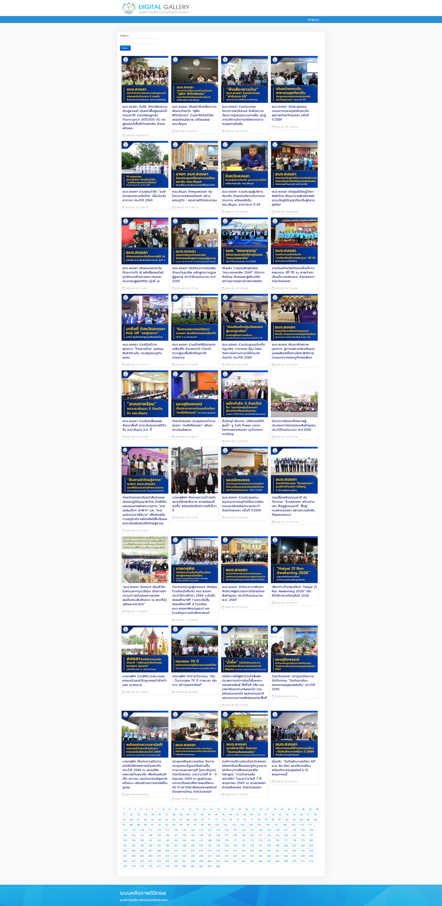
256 (176, 861)
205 (133, 851)
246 (286, 856)
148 (235, 835)
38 (173, 814)
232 (167, 856)
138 (150, 835)
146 (218, 835)
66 (173, 820)
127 (252, 830)
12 (190, 809)
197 (260, 845)
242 (252, 856)
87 (124, 825)
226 (311, 851)
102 (234, 825)
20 (246, 809)
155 (294, 835)
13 (197, 809)
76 (244, 820)
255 (167, 861)
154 (286, 835)
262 (226, 861)
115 (150, 830)
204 (125, 851)
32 (131, 814)
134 (311, 830)
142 (184, 835)
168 (210, 840)
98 (202, 825)
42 (202, 814)
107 (276, 825)
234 (184, 856)
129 (269, 830)
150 (252, 835)
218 (243, 851)
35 (152, 814)
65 (166, 820)
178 (294, 840)
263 (235, 861)
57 (308, 814)
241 (243, 856)
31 (124, 814)
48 (244, 814)
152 (269, 835)
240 (235, 856)
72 (216, 820)
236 (201, 856)
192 (218, 845)
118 (176, 830)
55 (294, 814)
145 (210, 835)
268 (277, 861)
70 (202, 820)
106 (268, 825)
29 (310, 809)
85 (308, 820)
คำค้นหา (124, 36)
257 (184, 861)
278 (167, 866)
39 (181, 814)
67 (181, 820)
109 (293, 825)
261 (218, 861)
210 (176, 851)
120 (193, 830)
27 (296, 809)
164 (176, 840)
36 (159, 814)
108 (285, 825)
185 (159, 845)
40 (188, 814)
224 (294, 851)
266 (260, 861)
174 (260, 840)
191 (210, 845)
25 (282, 809)
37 (166, 814)
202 (303, 845)
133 (303, 830)
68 (188, 820)
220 (260, 851)
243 (260, 856)
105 (259, 825)
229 (142, 856)
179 (303, 840)
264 (243, 861)
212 (193, 851)
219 (252, 851)
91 (152, 825)
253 (150, 861)
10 (175, 809)
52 (273, 814)
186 (167, 845)
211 (184, 851)
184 (150, 845)
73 (223, 820)
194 (235, 845)
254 (159, 861)
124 (226, 830)
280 (184, 866)
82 (287, 820)
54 (287, 814)
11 (182, 809)
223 (286, 851)
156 (303, 835)
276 (150, 866)
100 (217, 825)
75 (237, 820)
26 (289, 809)
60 (131, 820)
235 (193, 856)
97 (195, 825)
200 (286, 845)
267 (269, 861)
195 (243, 845)
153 (277, 835)
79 (266, 820)
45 (223, 814)
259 (201, 861)
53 (280, 814)
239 (226, 856)
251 (133, 861)
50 (258, 814)
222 (277, 851)
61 (138, 820)
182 (133, 845)
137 (142, 835)
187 (176, 845)
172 (243, 840)
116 (159, 830)
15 (211, 809)
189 (193, 845)
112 (125, 830)
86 (315, 820)
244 (269, 856)
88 (131, 825)
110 (302, 825)
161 (150, 840)
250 (125, 861)
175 (269, 840)
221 (269, 851)
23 (267, 809)
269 (286, 861)
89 (138, 825)
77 (251, 820)
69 (195, 820)
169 (218, 840)
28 (303, 809)
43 (209, 814)
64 (159, 820)
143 (193, 835)
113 (133, 830)
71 (209, 820)
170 (226, 840)
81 (280, 820)
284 (218, 866)
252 (142, 861)
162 (159, 840)
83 (294, 820)
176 (277, 840)
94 (173, 825)
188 (184, 845)
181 (125, 845)
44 (216, 814)
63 (152, 820)
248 (303, 856)
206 (142, 851)
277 (159, 866)
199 (277, 845)
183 (142, 845)
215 (218, 851)
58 (315, 814)
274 (133, 866)
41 (195, 814)
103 (242, 825)
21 (253, 809)
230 (150, 856)
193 (226, 845)
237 (210, 856)
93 (166, 825)
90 (145, 825)
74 (230, 820)
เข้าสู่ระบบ (313, 20)
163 (167, 840)
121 (201, 830)
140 (167, 835)
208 (159, 851)
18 (232, 809)
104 (251, 825)
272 (311, 861)
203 (311, 845)
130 (277, 830)
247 (294, 856)
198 (269, 845)
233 (176, 856)
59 (124, 820)
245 (277, 856)
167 (201, 840)
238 (218, 856)
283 (210, 866)
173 (252, 840)
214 (210, 851)
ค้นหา (125, 48)
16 (218, 809)
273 (125, 866)
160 (142, 840)
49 (251, 814)
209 (167, 851)
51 (266, 814)
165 (184, 840)
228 (133, 856)
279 (176, 866)
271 (303, 861)
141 (176, 835)
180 (311, 840)
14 (204, 809)
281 (193, 866)
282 (201, 866)
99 (209, 825)
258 (193, 861)
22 (260, 809)
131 (286, 830)
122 (210, 830)
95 (181, 825)
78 (258, 820)
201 (294, 845)
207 (150, 851)
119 (184, 830)
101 (225, 825)
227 (125, 856)
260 (210, 861)
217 (235, 851)
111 (310, 825)
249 (311, 856)
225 (303, 851)
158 (125, 840)
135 (125, 835)
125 (235, 830)
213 (201, 851)
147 (226, 835)
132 (294, 830)
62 (145, 820)
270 (294, 861)
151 (260, 835)
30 (317, 809)
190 (201, 845)
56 (301, 814)
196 (252, 845)
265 (252, 861)
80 (273, 820)
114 (142, 830)
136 (133, 835)
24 (274, 809)
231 (159, 856)
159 (133, 840)
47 (237, 814)
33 (138, 814)
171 (235, 840)
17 (225, 809)
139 (159, 835)
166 (193, 840)
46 (230, 814)
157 (311, 835)
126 (243, 830)
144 (201, 835)
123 (218, 830)
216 (226, 851)
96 (188, 825)
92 (159, 825)
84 (301, 820)
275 (142, 866)
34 (145, 814)
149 (243, 835)
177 (286, 840)
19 (239, 809)
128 (260, 830)
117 (167, 830)
